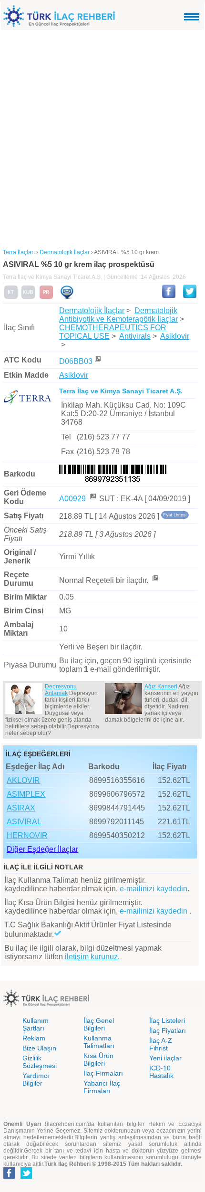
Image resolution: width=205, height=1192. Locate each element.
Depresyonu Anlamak (61, 689)
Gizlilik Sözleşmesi (39, 1061)
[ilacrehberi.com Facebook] (9, 1176)
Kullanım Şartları (35, 1024)
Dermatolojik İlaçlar (91, 310)
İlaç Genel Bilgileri (98, 1024)
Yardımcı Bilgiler (35, 1079)
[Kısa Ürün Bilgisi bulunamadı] (28, 297)
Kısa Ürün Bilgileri (98, 1059)
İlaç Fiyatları (167, 1030)
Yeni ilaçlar (165, 1058)
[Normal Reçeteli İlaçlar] (155, 580)
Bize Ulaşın (39, 1048)
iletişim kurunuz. (92, 957)
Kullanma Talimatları (98, 1041)
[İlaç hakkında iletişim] (66, 297)
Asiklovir (174, 336)
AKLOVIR (23, 780)
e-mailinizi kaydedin (153, 889)
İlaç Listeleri (167, 1020)
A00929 (73, 499)
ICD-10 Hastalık (161, 1071)
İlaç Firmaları (103, 1073)
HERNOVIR (27, 835)
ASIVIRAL (24, 822)
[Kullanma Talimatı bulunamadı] (11, 297)
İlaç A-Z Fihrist (160, 1044)
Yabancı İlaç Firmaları (101, 1087)
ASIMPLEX (26, 794)
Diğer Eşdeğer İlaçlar (42, 849)
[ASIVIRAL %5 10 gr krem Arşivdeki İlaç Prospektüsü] (46, 297)
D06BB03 (75, 361)
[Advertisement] (102, 137)
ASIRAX (21, 808)
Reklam (33, 1038)
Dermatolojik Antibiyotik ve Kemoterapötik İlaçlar (118, 314)
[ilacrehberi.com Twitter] (26, 1176)
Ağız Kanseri (160, 686)
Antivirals (135, 336)
